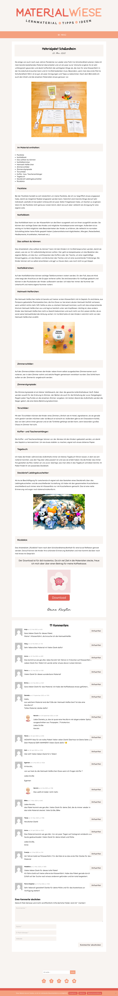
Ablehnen (82, 993)
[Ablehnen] (116, 993)
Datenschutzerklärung (94, 993)
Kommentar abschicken (90, 944)
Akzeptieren (73, 993)
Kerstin (36, 715)
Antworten (96, 630)
